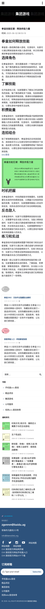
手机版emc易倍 (8, 579)
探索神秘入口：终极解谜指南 (15, 339)
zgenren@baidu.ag (13, 525)
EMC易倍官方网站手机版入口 (14, 553)
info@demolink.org (10, 536)
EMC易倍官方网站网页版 (12, 549)
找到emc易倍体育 (9, 595)
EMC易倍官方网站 (30, 601)
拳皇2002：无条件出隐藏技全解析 (17, 298)
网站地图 (33, 543)
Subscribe (37, 572)
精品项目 (6, 583)
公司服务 (6, 591)
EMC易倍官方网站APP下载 (13, 556)
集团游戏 (6, 587)
